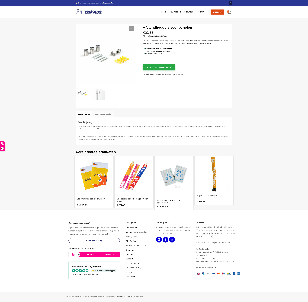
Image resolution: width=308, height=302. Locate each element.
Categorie (131, 223)
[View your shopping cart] (229, 12)
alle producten (108, 3)
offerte (176, 43)
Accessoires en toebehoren (163, 74)
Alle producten (178, 74)
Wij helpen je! (163, 223)
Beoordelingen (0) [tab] (103, 114)
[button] (131, 28)
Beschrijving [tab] (84, 114)
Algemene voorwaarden (124, 297)
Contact (200, 223)
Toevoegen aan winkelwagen (159, 67)
